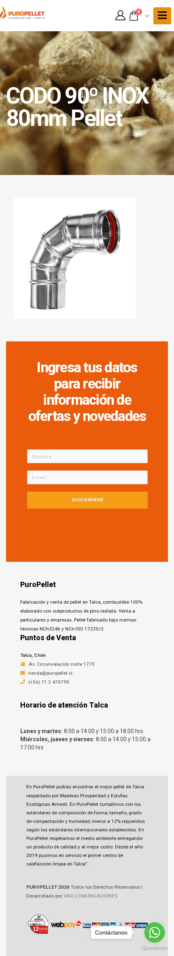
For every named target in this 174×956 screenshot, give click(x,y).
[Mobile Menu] (162, 15)
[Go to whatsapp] (154, 932)
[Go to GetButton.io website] (155, 947)
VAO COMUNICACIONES (90, 896)
